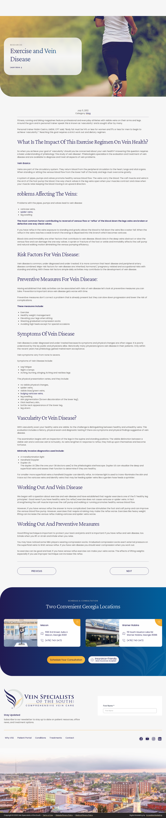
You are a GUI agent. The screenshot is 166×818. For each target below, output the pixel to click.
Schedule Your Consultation (66, 659)
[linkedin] (159, 738)
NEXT (129, 571)
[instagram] (153, 738)
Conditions (40, 737)
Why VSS (9, 737)
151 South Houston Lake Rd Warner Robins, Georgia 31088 (142, 633)
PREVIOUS (36, 571)
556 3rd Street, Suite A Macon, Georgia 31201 (56, 633)
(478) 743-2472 (53, 640)
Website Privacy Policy (64, 815)
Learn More (15, 67)
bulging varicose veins (31, 393)
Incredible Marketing (154, 815)
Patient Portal (24, 737)
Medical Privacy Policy (84, 815)
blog (88, 113)
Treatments (56, 737)
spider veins (26, 211)
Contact (69, 737)
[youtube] (147, 738)
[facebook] (141, 738)
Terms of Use (48, 815)
